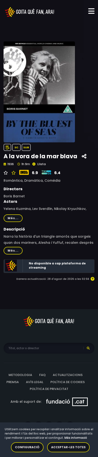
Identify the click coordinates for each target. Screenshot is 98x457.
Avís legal (34, 382)
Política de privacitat (49, 389)
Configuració (27, 447)
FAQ (42, 375)
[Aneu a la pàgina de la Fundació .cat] (67, 401)
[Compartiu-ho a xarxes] (84, 156)
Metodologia (20, 375)
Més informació (75, 438)
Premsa (12, 382)
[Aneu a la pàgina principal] (30, 11)
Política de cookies (67, 382)
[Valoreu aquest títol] (13, 173)
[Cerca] (88, 348)
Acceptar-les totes (68, 447)
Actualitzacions (68, 375)
